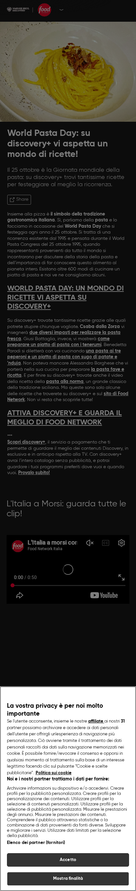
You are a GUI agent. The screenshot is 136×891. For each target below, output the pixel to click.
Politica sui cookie (54, 773)
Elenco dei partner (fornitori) (36, 843)
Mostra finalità (68, 879)
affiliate (96, 721)
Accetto (68, 860)
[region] (68, 788)
